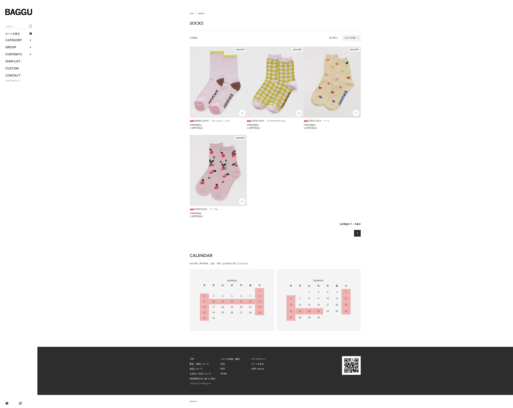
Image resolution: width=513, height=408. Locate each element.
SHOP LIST (12, 61)
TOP (192, 13)
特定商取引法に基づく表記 (202, 378)
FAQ (222, 364)
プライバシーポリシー (200, 383)
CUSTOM (12, 68)
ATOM (223, 374)
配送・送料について (199, 364)
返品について (196, 369)
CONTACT (13, 75)
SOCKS (201, 13)
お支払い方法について (200, 374)
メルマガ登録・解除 (230, 359)
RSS (222, 369)
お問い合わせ (257, 369)
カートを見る (12, 33)
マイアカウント (12, 81)
